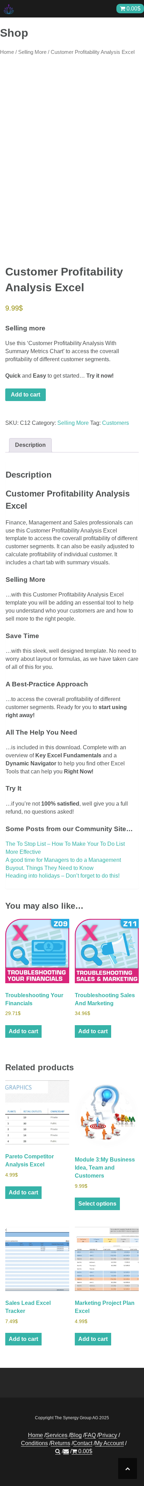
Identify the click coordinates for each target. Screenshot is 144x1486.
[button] (57, 1451)
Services (56, 1435)
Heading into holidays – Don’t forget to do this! (63, 876)
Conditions (34, 1443)
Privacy (108, 1435)
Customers (115, 423)
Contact (82, 1443)
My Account (109, 1443)
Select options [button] (97, 1204)
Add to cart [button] (23, 1031)
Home (7, 52)
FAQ (90, 1435)
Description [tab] (30, 445)
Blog (76, 1435)
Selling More (32, 52)
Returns (60, 1443)
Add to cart (25, 395)
